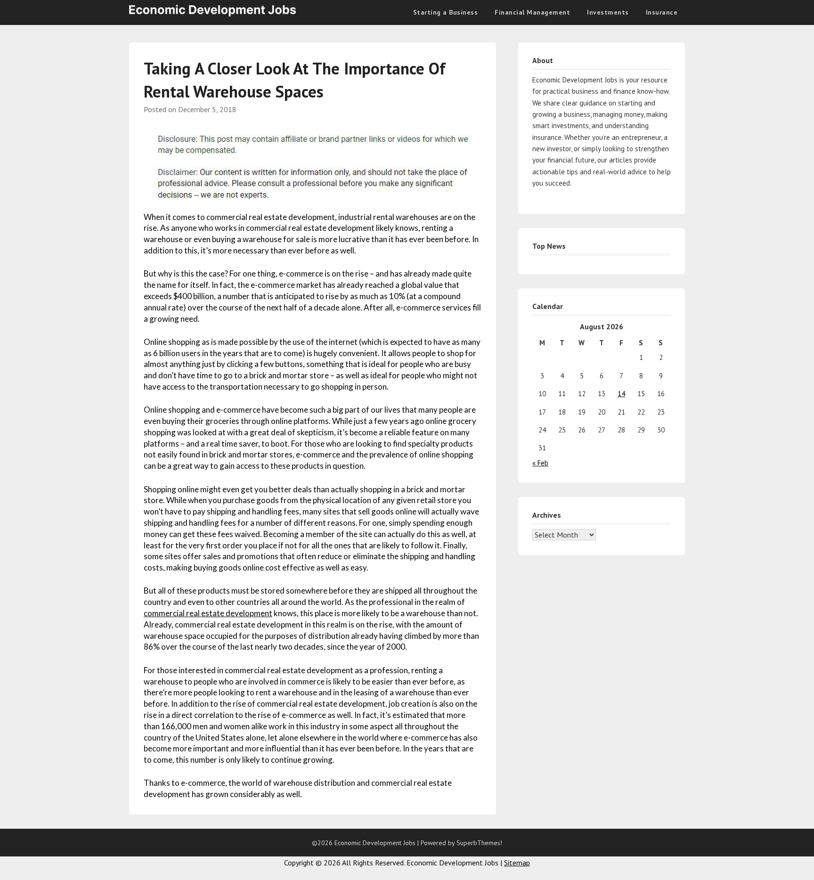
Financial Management (532, 12)
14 (621, 393)
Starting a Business (445, 12)
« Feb (540, 462)
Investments (608, 12)
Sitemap (517, 862)
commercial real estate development (208, 613)
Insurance (662, 12)
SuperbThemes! (479, 843)
